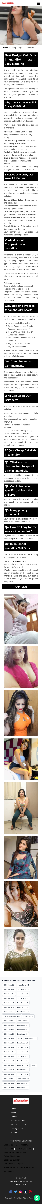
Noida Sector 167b (23, 1012)
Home (5, 48)
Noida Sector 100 (22, 1003)
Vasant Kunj (9, 1152)
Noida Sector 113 (9, 1021)
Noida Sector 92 (28, 1016)
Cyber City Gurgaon (12, 1156)
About (13, 1113)
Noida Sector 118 (9, 1052)
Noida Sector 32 (22, 1034)
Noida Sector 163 (23, 985)
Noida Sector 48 (22, 1029)
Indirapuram (9, 1171)
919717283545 (19, 561)
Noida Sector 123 (23, 989)
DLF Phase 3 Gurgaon (13, 1164)
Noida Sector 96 (9, 1034)
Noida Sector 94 (9, 1061)
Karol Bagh (20, 1149)
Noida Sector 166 (9, 1047)
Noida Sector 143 (9, 1038)
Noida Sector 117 (9, 1078)
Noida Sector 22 (23, 994)
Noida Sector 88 (9, 1007)
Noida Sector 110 (22, 1007)
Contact (14, 1117)
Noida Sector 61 (23, 1052)
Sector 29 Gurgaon (12, 1160)
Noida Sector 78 (9, 1003)
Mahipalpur (8, 1149)
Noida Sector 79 (9, 1043)
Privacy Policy (17, 1129)
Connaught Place (11, 1145)
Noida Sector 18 (11, 1167)
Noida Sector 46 (9, 1029)
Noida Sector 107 (30, 1038)
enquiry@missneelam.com (21, 1181)
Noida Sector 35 (9, 1012)
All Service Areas (18, 1121)
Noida (20, 1038)
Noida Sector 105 (9, 998)
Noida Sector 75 (9, 1083)
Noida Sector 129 (9, 985)
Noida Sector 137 (9, 989)
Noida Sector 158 (23, 998)
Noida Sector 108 (22, 1043)
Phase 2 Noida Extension (11, 1016)
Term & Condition (18, 1125)
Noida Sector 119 (9, 994)
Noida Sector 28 (23, 1047)
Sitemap (14, 1133)
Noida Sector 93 (23, 1021)
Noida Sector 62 (23, 1056)
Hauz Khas (21, 1152)
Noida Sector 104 (22, 1025)
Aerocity (24, 1145)
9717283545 (21, 1185)
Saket (29, 1149)
